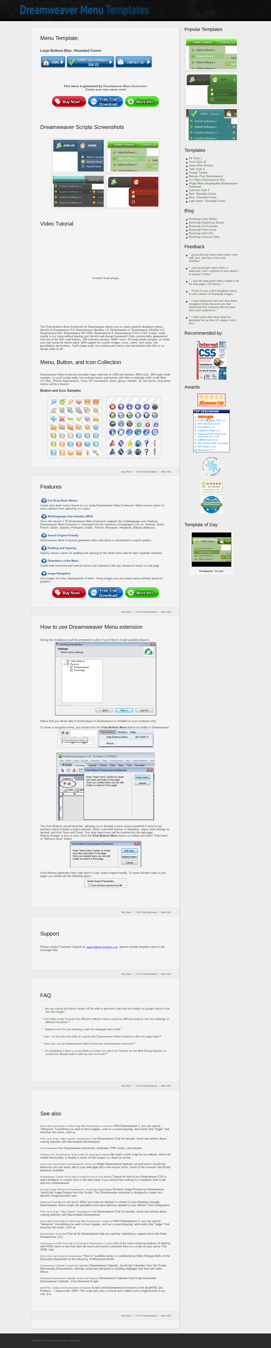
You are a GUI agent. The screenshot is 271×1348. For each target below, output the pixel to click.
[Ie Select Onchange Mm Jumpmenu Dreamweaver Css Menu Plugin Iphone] (78, 155)
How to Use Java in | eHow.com (68, 1164)
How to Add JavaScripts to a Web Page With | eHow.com (77, 1126)
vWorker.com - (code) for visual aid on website (75, 1154)
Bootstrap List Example (203, 226)
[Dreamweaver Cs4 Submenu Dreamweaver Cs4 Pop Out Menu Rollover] (211, 89)
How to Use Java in (61, 1256)
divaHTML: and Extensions (66, 1287)
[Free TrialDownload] (105, 101)
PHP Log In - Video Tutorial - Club (68, 1138)
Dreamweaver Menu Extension (125, 86)
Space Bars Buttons (201, 165)
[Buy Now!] (69, 101)
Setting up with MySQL (60, 1202)
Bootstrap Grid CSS (201, 233)
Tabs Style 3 (196, 169)
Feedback (194, 246)
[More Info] (142, 101)
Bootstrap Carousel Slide (204, 236)
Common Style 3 (199, 190)
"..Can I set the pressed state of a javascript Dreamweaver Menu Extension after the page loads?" (101, 1036)
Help (53, 1234)
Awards (192, 387)
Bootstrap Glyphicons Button (206, 222)
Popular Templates (203, 29)
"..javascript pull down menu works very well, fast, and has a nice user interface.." (213, 258)
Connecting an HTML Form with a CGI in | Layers (76, 1243)
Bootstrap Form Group (202, 229)
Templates (194, 150)
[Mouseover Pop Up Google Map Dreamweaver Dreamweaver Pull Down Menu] (133, 155)
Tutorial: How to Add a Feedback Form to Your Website (76, 1176)
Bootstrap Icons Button (203, 219)
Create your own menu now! (105, 89)
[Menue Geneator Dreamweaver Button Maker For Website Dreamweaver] (211, 53)
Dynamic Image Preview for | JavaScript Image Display (76, 1189)
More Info (166, 471)
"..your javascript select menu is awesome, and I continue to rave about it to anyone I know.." (214, 271)
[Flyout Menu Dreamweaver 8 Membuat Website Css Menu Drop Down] (133, 427)
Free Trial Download (146, 471)
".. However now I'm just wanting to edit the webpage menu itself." (81, 1029)
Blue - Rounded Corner (203, 197)
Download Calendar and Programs (69, 1278)
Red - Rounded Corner (202, 193)
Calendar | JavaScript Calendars (65, 1265)
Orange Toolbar (198, 172)
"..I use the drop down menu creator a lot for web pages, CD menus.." (214, 282)
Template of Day (201, 524)
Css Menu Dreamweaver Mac (207, 179)
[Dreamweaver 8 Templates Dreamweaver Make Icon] (211, 124)
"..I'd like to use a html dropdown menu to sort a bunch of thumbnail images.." (212, 292)
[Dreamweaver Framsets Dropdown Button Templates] (75, 427)
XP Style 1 (195, 158)
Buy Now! (126, 471)
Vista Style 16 (197, 161)
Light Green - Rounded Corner (207, 201)
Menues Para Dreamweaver (206, 176)
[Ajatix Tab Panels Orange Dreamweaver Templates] (133, 191)
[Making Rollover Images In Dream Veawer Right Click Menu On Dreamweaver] (78, 191)
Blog (189, 210)
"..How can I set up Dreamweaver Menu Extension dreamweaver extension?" (88, 1043)
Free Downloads (49, 1148)
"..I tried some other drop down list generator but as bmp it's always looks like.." (212, 320)
